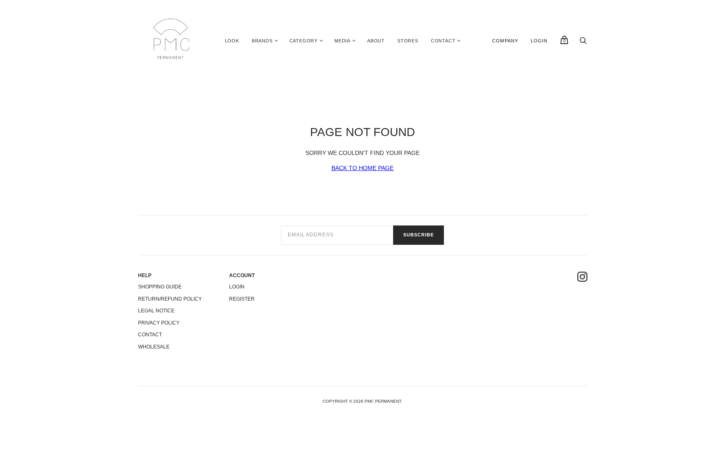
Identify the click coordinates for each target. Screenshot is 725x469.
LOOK (232, 40)
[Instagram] (582, 278)
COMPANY (505, 40)
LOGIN (539, 40)
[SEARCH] (583, 42)
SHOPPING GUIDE (160, 287)
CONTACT (443, 40)
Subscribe (418, 234)
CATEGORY (303, 40)
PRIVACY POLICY (159, 323)
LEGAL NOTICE (156, 311)
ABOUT (376, 40)
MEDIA (342, 40)
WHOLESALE (154, 347)
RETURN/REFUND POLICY (170, 299)
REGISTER (242, 299)
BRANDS (262, 40)
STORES (407, 40)
